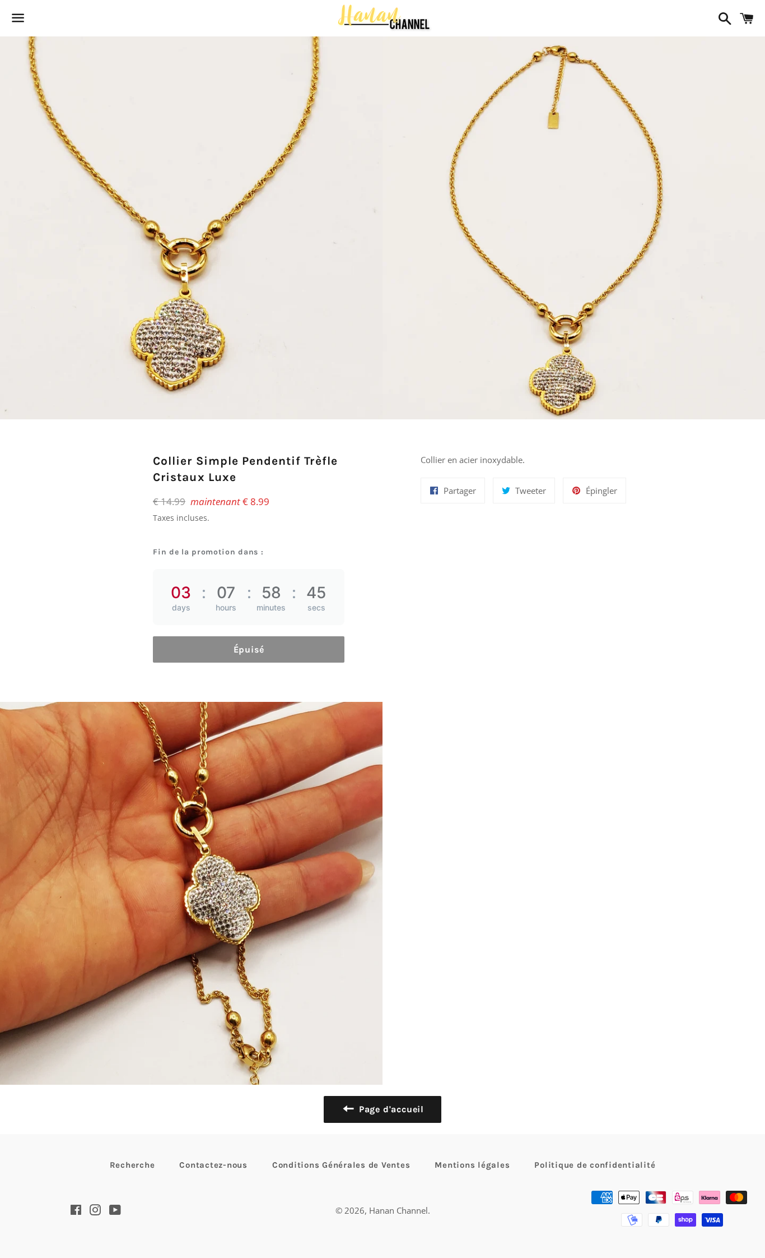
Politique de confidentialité (594, 1165)
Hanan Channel (398, 1210)
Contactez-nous (213, 1165)
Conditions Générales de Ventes (341, 1165)
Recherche (132, 1165)
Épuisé (249, 649)
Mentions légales (472, 1165)
